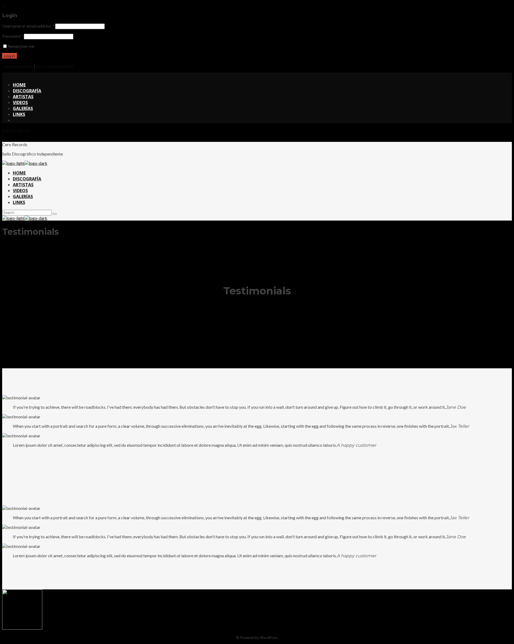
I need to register (17, 65)
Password (12, 36)
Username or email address (28, 25)
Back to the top (16, 129)
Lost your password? (55, 65)
